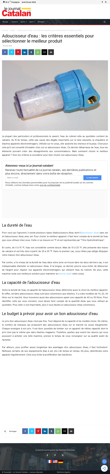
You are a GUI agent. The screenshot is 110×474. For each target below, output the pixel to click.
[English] (55, 463)
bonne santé (65, 273)
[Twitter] (105, 2)
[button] (104, 22)
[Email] (44, 52)
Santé (12, 30)
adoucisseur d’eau (89, 232)
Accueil (5, 30)
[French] (49, 463)
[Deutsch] (60, 463)
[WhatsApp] (38, 52)
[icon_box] (38, 2)
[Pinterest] (18, 52)
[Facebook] (102, 2)
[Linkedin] (25, 52)
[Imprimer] (51, 52)
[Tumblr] (31, 52)
